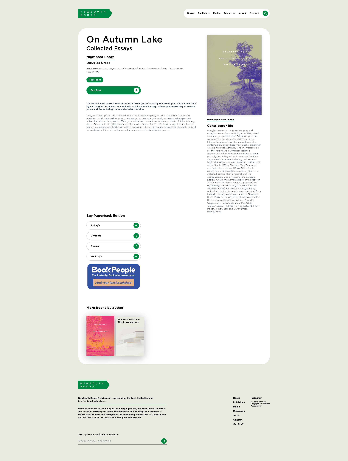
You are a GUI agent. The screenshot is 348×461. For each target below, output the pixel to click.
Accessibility (256, 406)
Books (190, 13)
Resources (229, 13)
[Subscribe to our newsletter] (164, 441)
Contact (254, 13)
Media (216, 13)
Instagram (256, 398)
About (242, 13)
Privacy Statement (258, 402)
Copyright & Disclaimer (260, 404)
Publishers (203, 13)
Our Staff (238, 424)
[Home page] (95, 13)
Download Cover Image (220, 119)
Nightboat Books (100, 57)
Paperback (95, 79)
